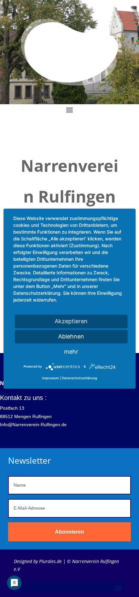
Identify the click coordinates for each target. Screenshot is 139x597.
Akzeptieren (71, 321)
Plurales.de (50, 561)
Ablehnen (71, 336)
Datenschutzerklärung (79, 378)
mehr (71, 351)
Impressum (50, 378)
